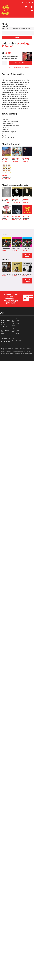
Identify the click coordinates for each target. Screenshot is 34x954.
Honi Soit (4, 160)
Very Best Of (25, 218)
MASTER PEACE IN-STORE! (17, 274)
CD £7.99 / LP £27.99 (17, 220)
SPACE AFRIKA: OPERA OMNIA (27, 274)
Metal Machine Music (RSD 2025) (6, 201)
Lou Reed (5, 199)
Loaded (4, 218)
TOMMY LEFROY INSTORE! (6, 274)
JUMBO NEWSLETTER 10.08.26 (6, 249)
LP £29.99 (15, 161)
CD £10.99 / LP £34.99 (6, 179)
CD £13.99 (4, 161)
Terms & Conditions (16, 348)
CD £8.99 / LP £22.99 (6, 220)
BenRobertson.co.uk (14, 355)
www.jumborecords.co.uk (7, 338)
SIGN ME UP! (28, 297)
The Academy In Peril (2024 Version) (6, 177)
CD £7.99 (24, 220)
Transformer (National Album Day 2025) (27, 201)
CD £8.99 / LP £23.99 (17, 202)
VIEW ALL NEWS (27, 255)
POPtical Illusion (17, 160)
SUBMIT (17, 37)
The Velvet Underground (17, 218)
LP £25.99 (25, 161)
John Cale (5, 158)
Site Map (3, 350)
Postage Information (6, 348)
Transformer (15, 201)
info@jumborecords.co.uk (7, 335)
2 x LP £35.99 (5, 202)
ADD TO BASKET (20, 63)
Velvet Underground (6, 216)
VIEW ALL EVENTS (27, 281)
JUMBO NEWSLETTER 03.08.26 (17, 249)
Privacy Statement (27, 348)
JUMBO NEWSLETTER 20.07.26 (27, 249)
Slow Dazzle (25, 160)
